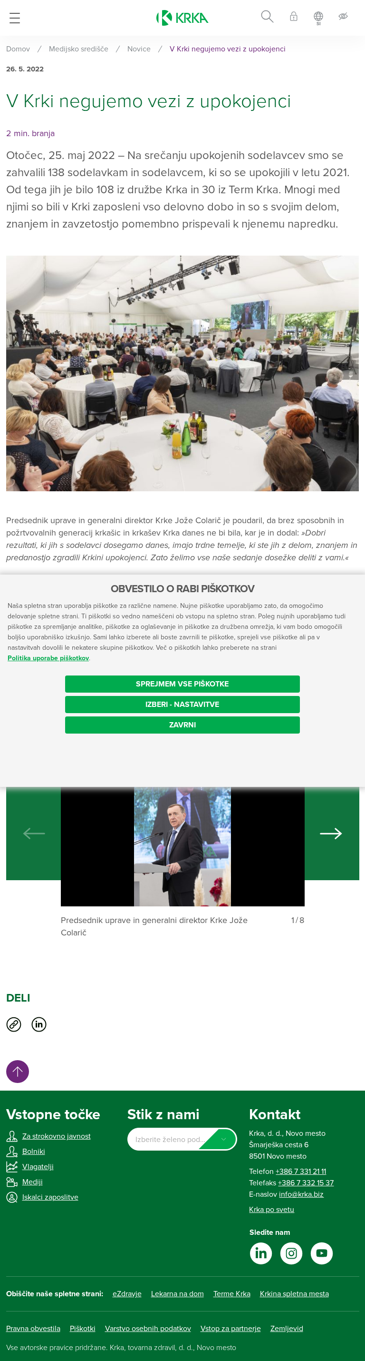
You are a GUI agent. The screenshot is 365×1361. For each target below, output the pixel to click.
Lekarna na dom (177, 1294)
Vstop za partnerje (231, 1328)
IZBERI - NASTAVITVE (182, 704)
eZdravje (127, 1294)
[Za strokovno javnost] (293, 17)
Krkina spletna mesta (294, 1294)
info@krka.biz (301, 1194)
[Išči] (267, 18)
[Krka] (182, 18)
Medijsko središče (78, 49)
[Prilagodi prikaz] (343, 17)
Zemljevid (286, 1328)
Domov (18, 49)
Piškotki (83, 1328)
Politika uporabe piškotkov (48, 658)
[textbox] (182, 1139)
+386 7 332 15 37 (306, 1183)
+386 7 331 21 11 (301, 1171)
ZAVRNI (182, 725)
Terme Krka (231, 1294)
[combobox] (182, 1139)
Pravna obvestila (33, 1328)
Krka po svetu (271, 1209)
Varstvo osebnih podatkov (148, 1328)
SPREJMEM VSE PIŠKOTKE (182, 684)
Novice (139, 49)
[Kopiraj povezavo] (13, 1024)
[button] (331, 833)
